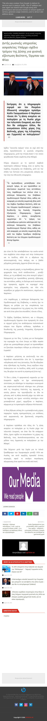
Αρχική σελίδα (8, 33)
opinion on (7, 64)
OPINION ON (29, 717)
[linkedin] (30, 704)
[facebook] (16, 704)
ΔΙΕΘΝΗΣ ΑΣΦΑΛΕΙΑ (19, 33)
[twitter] (21, 704)
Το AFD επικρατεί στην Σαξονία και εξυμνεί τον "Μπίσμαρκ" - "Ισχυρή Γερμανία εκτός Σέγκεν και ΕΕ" (27, 569)
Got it (29, 17)
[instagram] (26, 704)
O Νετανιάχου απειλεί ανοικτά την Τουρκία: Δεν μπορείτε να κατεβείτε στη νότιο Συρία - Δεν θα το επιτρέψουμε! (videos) (28, 581)
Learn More (20, 17)
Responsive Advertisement (23, 22)
